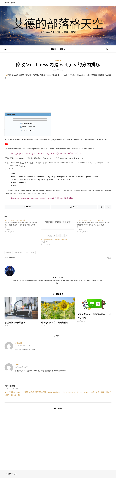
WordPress (18, 252)
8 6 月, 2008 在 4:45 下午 (22, 367)
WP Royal (13, 474)
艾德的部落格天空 (58, 23)
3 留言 (109, 258)
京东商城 (18, 343)
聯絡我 (13, 3)
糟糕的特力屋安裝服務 (15, 322)
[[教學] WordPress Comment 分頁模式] (57, 228)
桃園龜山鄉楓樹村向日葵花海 (54, 322)
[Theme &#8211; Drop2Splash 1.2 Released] (95, 226)
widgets (8, 252)
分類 (26, 252)
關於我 (7, 3)
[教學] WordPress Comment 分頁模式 (54, 239)
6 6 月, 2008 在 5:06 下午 (11, 388)
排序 (32, 252)
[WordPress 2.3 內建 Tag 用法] (23, 226)
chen (17, 364)
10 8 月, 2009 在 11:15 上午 (22, 346)
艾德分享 (58, 60)
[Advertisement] (58, 97)
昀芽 (6, 75)
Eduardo (11, 258)
